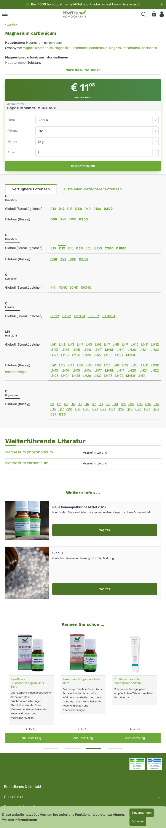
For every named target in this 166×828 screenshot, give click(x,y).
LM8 (116, 344)
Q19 (78, 409)
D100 (97, 209)
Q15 (156, 404)
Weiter (104, 530)
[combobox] (97, 130)
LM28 (108, 355)
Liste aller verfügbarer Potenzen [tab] (93, 189)
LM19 (120, 350)
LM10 (135, 344)
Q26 (138, 409)
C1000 (121, 248)
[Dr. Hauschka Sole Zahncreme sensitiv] (134, 652)
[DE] (74, 14)
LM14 (65, 350)
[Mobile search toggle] (144, 14)
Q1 (52, 404)
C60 (88, 248)
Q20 (86, 409)
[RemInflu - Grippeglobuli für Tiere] (83, 652)
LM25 (76, 355)
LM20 (132, 350)
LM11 (144, 344)
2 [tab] (72, 748)
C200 (109, 248)
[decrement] (156, 154)
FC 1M (54, 316)
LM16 (87, 350)
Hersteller (128, 4)
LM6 (98, 344)
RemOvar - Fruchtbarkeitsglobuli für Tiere (27, 683)
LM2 (62, 344)
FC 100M (108, 316)
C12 (62, 248)
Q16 (53, 409)
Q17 (61, 409)
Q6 (87, 404)
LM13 (54, 350)
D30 (78, 209)
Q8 (101, 404)
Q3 (66, 404)
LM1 (53, 344)
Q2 (59, 404)
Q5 (80, 404)
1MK (53, 287)
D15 (70, 209)
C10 (53, 248)
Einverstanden (142, 813)
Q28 (156, 409)
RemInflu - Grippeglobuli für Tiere (81, 681)
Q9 (107, 404)
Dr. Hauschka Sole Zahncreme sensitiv (128, 681)
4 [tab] (115, 748)
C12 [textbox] (40, 131)
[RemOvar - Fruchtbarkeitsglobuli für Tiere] (31, 652)
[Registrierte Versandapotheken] (137, 764)
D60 (88, 209)
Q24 (121, 409)
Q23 (112, 409)
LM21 (143, 350)
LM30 (130, 355)
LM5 (89, 344)
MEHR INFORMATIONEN (83, 70)
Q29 (53, 414)
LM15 (76, 350)
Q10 (115, 404)
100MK (86, 287)
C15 (70, 248)
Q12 (131, 404)
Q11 (123, 404)
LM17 (98, 350)
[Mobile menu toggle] (5, 15)
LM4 (80, 344)
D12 (62, 209)
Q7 (94, 404)
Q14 (148, 404)
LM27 (98, 355)
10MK (63, 287)
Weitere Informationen (19, 820)
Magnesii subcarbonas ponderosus (80, 48)
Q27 (147, 409)
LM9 (125, 344)
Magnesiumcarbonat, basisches (133, 48)
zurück (12, 24)
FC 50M (93, 316)
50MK (73, 287)
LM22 (155, 350)
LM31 (141, 376)
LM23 (54, 355)
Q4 (73, 404)
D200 (108, 209)
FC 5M (66, 316)
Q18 (69, 409)
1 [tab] (50, 748)
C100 (98, 248)
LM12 (155, 344)
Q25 (130, 409)
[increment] (156, 150)
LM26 (87, 355)
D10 (53, 209)
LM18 (109, 350)
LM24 (65, 355)
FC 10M (79, 316)
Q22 (103, 409)
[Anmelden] (162, 14)
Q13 (140, 404)
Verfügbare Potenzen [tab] (31, 189)
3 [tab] (93, 748)
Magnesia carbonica (38, 48)
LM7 (107, 344)
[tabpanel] (31, 686)
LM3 (71, 344)
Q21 (95, 409)
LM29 (119, 355)
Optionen (138, 821)
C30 (79, 248)
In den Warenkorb (83, 166)
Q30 (62, 414)
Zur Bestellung (31, 738)
